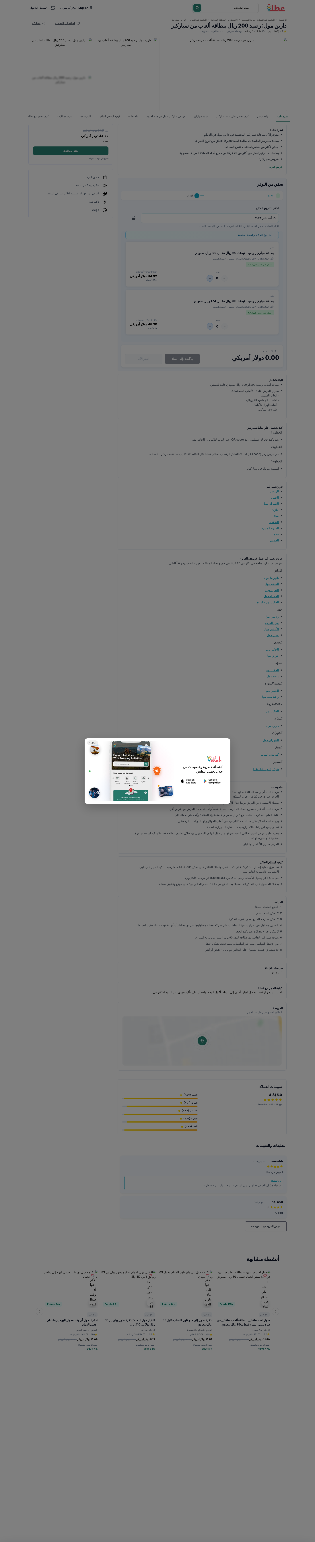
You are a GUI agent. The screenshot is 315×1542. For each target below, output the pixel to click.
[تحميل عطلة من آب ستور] (188, 781)
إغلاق (92, 742)
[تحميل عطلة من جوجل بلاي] (212, 781)
